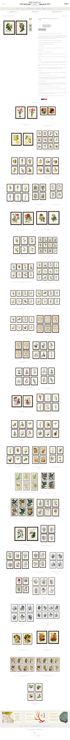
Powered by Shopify (39, 729)
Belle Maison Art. (32, 729)
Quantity (39, 22)
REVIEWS (43, 8)
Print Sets (23, 8)
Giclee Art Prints (30, 8)
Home (18, 8)
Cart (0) (66, 3)
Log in (52, 8)
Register (48, 8)
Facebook (35, 733)
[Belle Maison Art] (35, 1)
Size (39, 24)
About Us (38, 8)
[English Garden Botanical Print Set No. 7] (15, 18)
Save (46, 99)
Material (39, 26)
